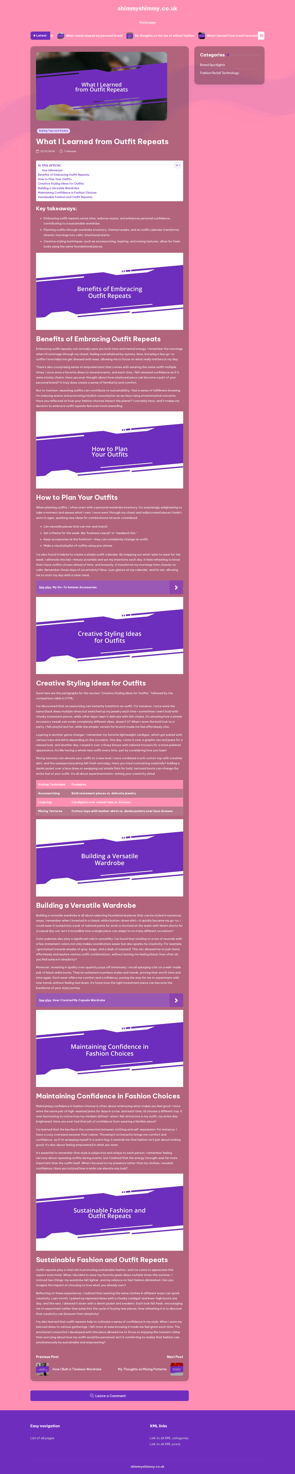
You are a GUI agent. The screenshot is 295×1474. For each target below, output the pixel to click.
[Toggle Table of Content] (176, 165)
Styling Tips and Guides (53, 130)
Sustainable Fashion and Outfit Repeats (65, 197)
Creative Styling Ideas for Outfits (61, 183)
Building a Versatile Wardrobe (58, 188)
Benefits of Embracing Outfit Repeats (63, 174)
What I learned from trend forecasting (185, 35)
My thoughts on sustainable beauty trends (256, 35)
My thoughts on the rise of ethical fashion (116, 35)
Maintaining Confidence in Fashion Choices (67, 192)
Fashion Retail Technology (219, 73)
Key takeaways (52, 170)
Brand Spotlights (212, 65)
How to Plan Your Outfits (55, 179)
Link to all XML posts (165, 1444)
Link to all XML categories (169, 1438)
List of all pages (42, 1438)
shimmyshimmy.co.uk (147, 8)
